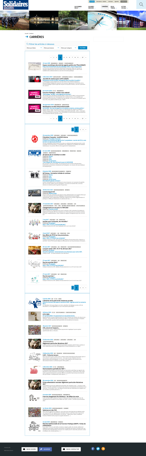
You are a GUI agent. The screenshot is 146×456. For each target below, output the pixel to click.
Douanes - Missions (91, 7)
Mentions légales (8, 450)
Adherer (47, 449)
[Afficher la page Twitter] (98, 448)
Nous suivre (31, 449)
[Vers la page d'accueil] (15, 5)
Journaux (110, 1)
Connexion (124, 1)
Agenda (117, 1)
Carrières (105, 6)
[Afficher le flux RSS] (103, 448)
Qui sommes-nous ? (78, 7)
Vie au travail (113, 7)
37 (82, 57)
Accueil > (27, 33)
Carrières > (31, 33)
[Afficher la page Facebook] (93, 448)
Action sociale (123, 7)
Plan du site (7, 447)
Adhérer (92, 1)
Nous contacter (72, 449)
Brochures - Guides (101, 1)
